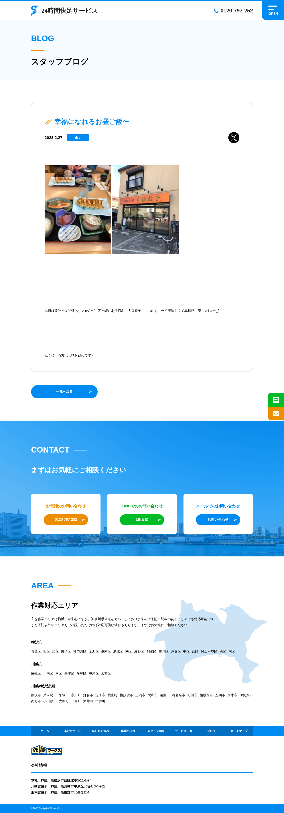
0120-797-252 (237, 11)
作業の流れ (128, 731)
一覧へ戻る (64, 391)
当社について (72, 731)
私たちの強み (100, 731)
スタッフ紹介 (156, 731)
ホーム (45, 731)
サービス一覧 (183, 731)
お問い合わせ (218, 519)
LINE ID (142, 519)
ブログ (211, 731)
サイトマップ (239, 731)
